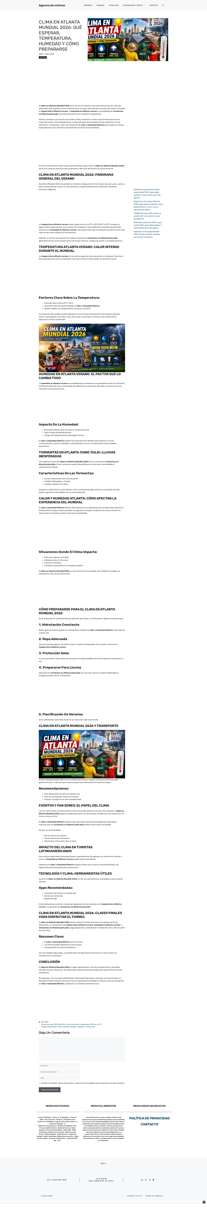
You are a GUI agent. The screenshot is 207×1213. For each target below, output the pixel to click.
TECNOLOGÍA (113, 5)
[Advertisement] (103, 84)
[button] (163, 5)
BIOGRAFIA (88, 5)
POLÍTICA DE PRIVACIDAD (149, 1118)
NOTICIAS (43, 57)
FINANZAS (100, 5)
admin (41, 54)
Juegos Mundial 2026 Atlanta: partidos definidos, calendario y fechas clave (68, 1027)
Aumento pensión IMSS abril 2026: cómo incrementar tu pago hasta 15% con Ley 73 (71, 1024)
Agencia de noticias (52, 5)
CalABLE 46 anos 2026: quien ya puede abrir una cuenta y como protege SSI (147, 216)
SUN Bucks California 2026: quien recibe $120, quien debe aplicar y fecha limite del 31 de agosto (148, 225)
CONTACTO (149, 1124)
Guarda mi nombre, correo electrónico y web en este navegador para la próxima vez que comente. (83, 1083)
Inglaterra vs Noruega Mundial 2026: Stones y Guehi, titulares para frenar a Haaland (147, 234)
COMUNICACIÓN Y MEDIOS (133, 5)
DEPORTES (154, 5)
